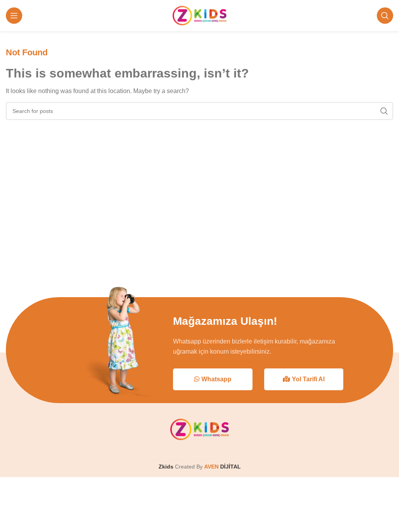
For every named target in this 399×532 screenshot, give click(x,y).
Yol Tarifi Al (308, 379)
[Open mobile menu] (14, 15)
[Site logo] (200, 15)
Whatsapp (216, 379)
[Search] (385, 15)
